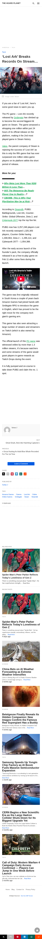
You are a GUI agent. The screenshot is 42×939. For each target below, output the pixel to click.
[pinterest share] (12, 474)
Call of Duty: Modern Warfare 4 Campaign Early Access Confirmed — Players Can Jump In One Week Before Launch (21, 868)
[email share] (7, 474)
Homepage (5, 47)
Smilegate (18, 497)
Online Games (7, 497)
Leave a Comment (21, 464)
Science (5, 664)
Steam (26, 497)
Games (19, 494)
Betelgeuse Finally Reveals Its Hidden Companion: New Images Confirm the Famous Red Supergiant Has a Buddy (20, 718)
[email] (10, 937)
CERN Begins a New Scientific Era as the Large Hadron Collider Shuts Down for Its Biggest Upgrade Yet (20, 816)
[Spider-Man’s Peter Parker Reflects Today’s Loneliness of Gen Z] (21, 560)
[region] (21, 25)
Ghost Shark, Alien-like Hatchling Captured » (23, 443)
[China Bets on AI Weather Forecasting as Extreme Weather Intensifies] (21, 651)
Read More (26, 583)
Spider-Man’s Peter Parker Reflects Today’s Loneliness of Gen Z (21, 624)
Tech (13, 47)
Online (34, 494)
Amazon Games (8, 494)
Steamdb (34, 497)
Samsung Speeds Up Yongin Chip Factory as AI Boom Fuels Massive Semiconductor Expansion (20, 766)
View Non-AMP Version (27, 895)
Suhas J (14, 427)
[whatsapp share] (20, 474)
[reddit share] (25, 474)
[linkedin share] (16, 474)
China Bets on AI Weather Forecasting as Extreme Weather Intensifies (18, 672)
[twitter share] (3, 473)
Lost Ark (27, 494)
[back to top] (37, 930)
